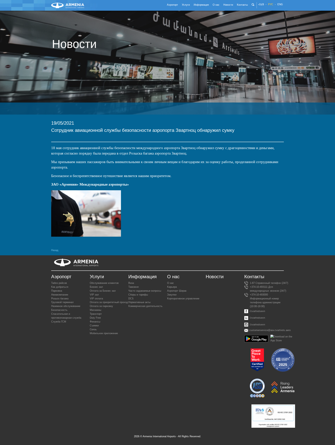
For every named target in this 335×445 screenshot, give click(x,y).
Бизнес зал (96, 286)
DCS (131, 298)
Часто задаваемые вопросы (144, 290)
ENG (280, 4)
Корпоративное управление (183, 298)
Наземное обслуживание (65, 306)
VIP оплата (96, 298)
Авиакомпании (59, 294)
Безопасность (59, 310)
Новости (215, 276)
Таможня (133, 286)
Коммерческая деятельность (145, 306)
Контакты (254, 276)
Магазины (95, 310)
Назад (54, 250)
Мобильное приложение (104, 333)
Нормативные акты (139, 302)
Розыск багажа (59, 298)
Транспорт (96, 313)
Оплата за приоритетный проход (109, 302)
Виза (131, 283)
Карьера (172, 286)
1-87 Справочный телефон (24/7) (269, 283)
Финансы (95, 321)
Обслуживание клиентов (104, 283)
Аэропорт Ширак (176, 290)
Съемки (94, 325)
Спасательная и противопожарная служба (66, 315)
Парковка (56, 290)
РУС (270, 4)
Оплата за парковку (101, 306)
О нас (170, 283)
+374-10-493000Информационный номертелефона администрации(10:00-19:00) (265, 300)
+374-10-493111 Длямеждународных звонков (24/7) (268, 288)
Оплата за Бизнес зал (103, 290)
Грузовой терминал (62, 302)
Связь (93, 329)
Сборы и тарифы (138, 294)
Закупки (171, 294)
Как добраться (59, 286)
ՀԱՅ (261, 4)
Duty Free (95, 317)
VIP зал (94, 294)
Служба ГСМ (58, 321)
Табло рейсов (59, 283)
